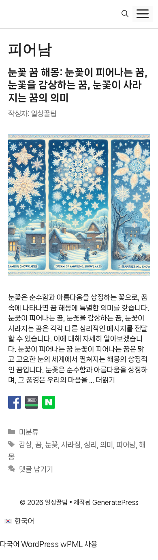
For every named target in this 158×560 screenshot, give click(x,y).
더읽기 (105, 380)
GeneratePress (115, 502)
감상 (25, 444)
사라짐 (71, 444)
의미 (106, 444)
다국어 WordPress (29, 544)
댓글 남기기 (36, 469)
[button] (124, 14)
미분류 (28, 432)
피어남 (126, 444)
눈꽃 (51, 444)
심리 (90, 444)
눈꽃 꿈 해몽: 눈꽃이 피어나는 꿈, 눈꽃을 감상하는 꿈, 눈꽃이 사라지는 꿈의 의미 (77, 85)
